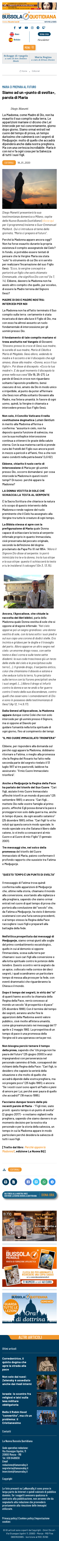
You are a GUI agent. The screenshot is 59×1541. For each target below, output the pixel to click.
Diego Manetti (19, 109)
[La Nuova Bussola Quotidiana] (29, 17)
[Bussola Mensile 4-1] (29, 1226)
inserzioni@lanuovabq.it (15, 1471)
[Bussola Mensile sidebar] (29, 1267)
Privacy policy (9, 1518)
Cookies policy (26, 1518)
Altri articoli (30, 1337)
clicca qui (48, 220)
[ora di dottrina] (29, 1308)
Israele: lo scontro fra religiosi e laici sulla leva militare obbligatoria (16, 1399)
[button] (29, 47)
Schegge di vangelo (16, 56)
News (17, 34)
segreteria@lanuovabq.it (15, 1468)
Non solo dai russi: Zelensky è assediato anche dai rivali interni (17, 1380)
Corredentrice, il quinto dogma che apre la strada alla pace (14, 1364)
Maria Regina (43, 57)
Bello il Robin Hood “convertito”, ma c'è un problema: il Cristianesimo (17, 1417)
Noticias (17, 39)
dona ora (44, 34)
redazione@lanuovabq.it (15, 1464)
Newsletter (43, 40)
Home (24, 71)
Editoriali (36, 71)
